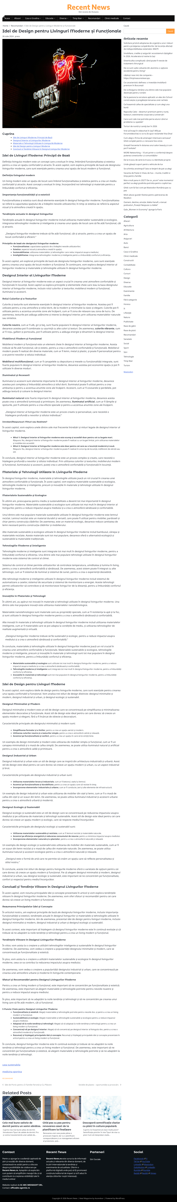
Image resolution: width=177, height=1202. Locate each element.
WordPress (120, 1198)
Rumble (137, 1170)
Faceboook (139, 1158)
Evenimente (129, 291)
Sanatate (128, 339)
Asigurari (128, 238)
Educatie (49, 18)
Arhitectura (129, 230)
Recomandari (94, 18)
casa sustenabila (11, 1064)
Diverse (63, 18)
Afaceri (17, 18)
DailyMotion (139, 1167)
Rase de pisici (130, 330)
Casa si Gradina (32, 18)
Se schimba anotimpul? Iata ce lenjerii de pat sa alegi (148, 168)
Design (127, 278)
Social (126, 343)
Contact (126, 18)
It (124, 308)
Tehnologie (129, 356)
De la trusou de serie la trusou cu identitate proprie (147, 160)
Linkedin (138, 1164)
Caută (126, 25)
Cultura (127, 269)
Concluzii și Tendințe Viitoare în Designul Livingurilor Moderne (41, 149)
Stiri (125, 352)
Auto (126, 243)
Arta (126, 234)
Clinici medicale (112, 18)
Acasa (7, 18)
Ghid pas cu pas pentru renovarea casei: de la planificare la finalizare (57, 1126)
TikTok (137, 1161)
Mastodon (128, 372)
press (17, 36)
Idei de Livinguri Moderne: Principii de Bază (32, 137)
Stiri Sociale (95, 1159)
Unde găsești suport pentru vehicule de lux (143, 164)
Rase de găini (130, 326)
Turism (127, 365)
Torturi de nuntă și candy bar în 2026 (140, 126)
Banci (126, 247)
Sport (126, 348)
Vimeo (153, 1173)
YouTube (146, 1161)
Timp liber (77, 18)
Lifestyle (127, 313)
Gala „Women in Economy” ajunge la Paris (143, 209)
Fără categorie (130, 299)
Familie (127, 295)
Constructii (129, 260)
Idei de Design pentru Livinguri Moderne (31, 146)
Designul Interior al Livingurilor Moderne (31, 140)
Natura (127, 317)
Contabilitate (129, 264)
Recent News (88, 6)
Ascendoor (99, 1198)
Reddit (137, 1173)
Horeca (127, 304)
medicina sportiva (12, 1071)
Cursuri (127, 273)
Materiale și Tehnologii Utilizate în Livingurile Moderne (37, 143)
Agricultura (129, 225)
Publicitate (128, 321)
